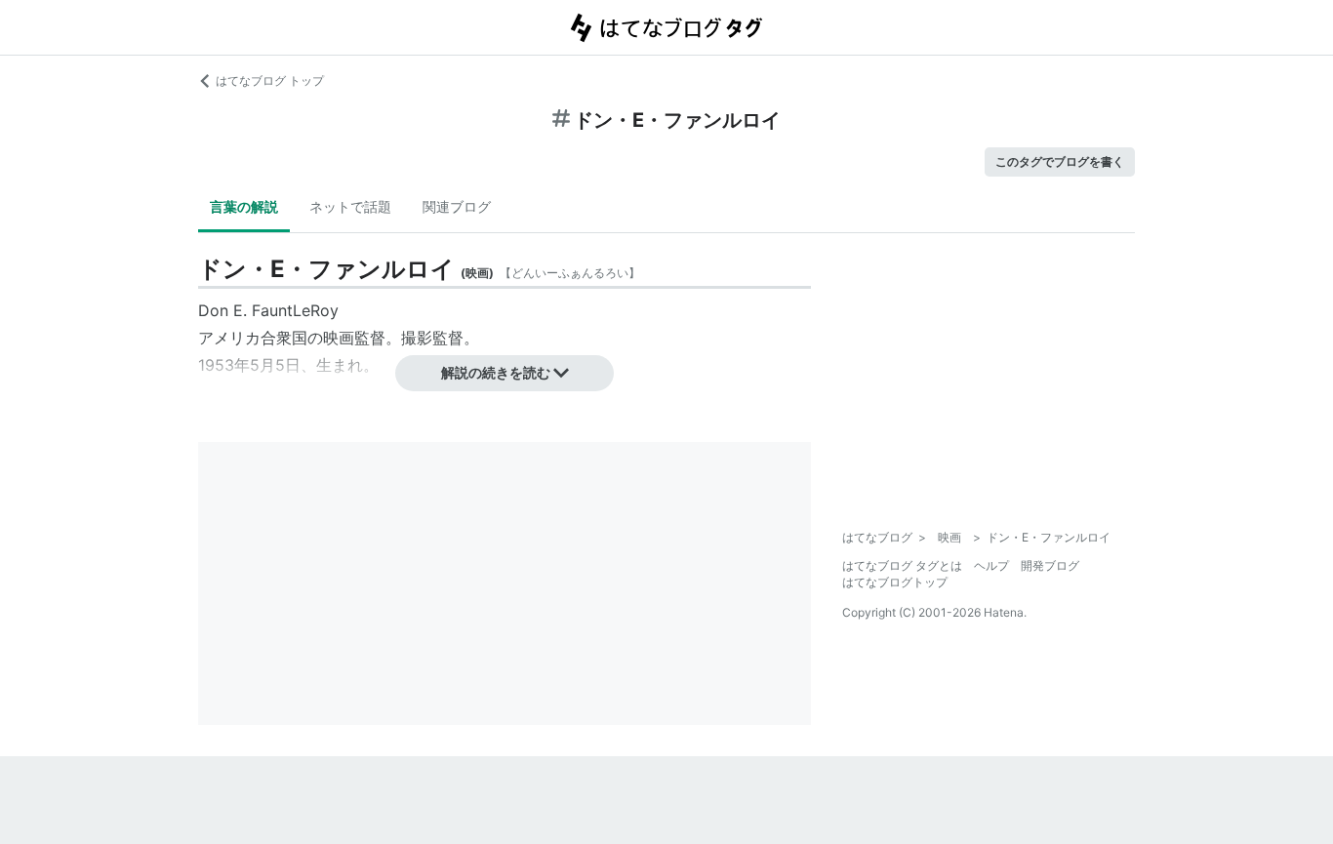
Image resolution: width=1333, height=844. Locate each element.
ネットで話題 (350, 206)
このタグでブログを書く (1059, 161)
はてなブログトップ (895, 582)
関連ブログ (457, 206)
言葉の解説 (244, 206)
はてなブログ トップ (270, 80)
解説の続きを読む (495, 372)
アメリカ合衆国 (252, 337)
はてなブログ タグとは (902, 565)
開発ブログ (1050, 565)
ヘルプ (991, 565)
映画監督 (354, 337)
